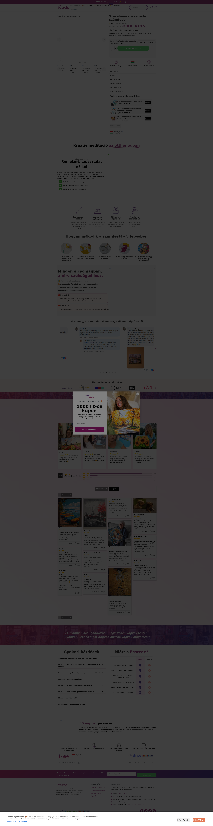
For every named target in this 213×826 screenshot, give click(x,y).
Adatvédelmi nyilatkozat (17, 822)
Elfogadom (198, 820)
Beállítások (183, 820)
